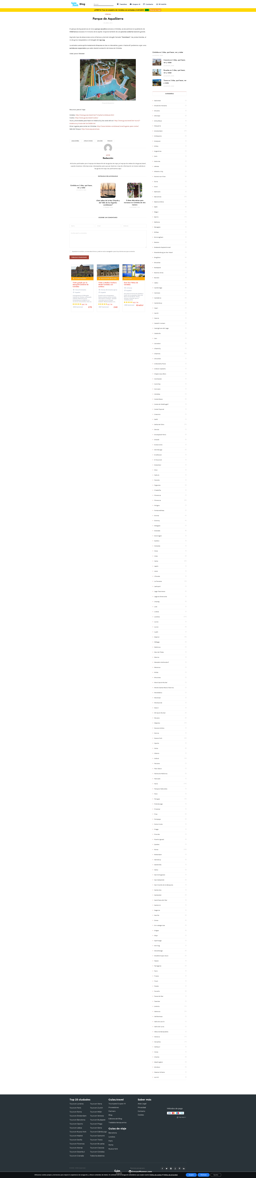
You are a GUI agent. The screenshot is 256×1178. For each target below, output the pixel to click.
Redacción (108, 158)
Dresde (156, 439)
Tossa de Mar (158, 996)
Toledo (156, 986)
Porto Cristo (158, 824)
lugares (100, 140)
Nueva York (158, 738)
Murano (157, 718)
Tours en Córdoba (97, 1152)
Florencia (157, 495)
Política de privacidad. (171, 1175)
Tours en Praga (96, 1124)
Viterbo (156, 1057)
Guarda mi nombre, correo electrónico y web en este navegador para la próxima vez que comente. (103, 251)
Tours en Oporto (76, 1124)
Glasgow (157, 526)
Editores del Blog (115, 1119)
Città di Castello (160, 369)
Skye (156, 935)
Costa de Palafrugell (161, 404)
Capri (156, 308)
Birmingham (158, 237)
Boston (156, 242)
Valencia (157, 1011)
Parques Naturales (160, 789)
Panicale (157, 779)
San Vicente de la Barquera (163, 885)
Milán (156, 672)
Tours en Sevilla (76, 1140)
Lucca (156, 622)
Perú (156, 794)
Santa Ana (157, 890)
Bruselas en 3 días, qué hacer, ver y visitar (174, 71)
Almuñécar (158, 121)
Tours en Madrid (76, 1136)
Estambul (157, 465)
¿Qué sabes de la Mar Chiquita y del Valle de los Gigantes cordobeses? (108, 203)
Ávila (156, 181)
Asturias (157, 161)
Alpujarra (157, 126)
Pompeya (157, 819)
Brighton (157, 257)
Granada (157, 531)
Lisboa (156, 612)
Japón (156, 566)
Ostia (156, 748)
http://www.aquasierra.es (90, 129)
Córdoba (108, 14)
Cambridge (158, 288)
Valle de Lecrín (159, 1021)
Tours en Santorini (97, 1136)
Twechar (157, 1001)
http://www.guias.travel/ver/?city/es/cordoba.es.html (95, 115)
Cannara (157, 293)
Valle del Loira (159, 1026)
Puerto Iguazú (159, 839)
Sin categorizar (159, 925)
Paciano (157, 763)
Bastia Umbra (159, 202)
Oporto (156, 743)
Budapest (157, 267)
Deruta (156, 429)
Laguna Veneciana (160, 596)
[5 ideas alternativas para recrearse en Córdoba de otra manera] (134, 190)
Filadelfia (157, 490)
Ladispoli (157, 586)
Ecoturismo (158, 445)
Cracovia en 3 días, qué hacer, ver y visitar (175, 61)
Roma (156, 849)
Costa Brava (158, 399)
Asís (155, 156)
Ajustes (215, 1175)
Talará (156, 961)
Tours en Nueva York (78, 1132)
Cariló (156, 313)
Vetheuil (157, 1047)
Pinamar (157, 809)
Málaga (157, 642)
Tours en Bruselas (97, 1144)
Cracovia (157, 414)
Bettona (157, 222)
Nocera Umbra (159, 728)
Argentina (157, 151)
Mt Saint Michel (160, 713)
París (156, 784)
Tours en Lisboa (76, 1128)
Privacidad (142, 1107)
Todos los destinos (97, 1156)
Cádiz (156, 283)
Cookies (141, 1115)
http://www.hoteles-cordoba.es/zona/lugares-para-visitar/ (118, 126)
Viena (156, 1052)
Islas (156, 556)
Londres (157, 617)
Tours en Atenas (76, 1148)
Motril (156, 708)
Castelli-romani (159, 323)
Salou (156, 870)
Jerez (156, 571)
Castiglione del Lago (161, 328)
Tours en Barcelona (77, 1120)
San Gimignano (159, 875)
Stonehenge (158, 951)
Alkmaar (157, 116)
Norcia (156, 733)
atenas (156, 166)
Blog (82, 4)
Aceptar (191, 1175)
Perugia (157, 799)
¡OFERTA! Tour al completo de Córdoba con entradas (119, 10)
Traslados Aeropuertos (117, 1122)
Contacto (149, 4)
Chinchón (157, 359)
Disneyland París (160, 434)
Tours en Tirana (96, 1140)
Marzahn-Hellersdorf (161, 662)
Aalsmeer (157, 101)
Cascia (156, 318)
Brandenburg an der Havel (163, 252)
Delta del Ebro (159, 424)
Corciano (157, 389)
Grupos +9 (136, 4)
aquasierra (75, 140)
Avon (156, 186)
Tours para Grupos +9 (117, 1104)
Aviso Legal (142, 1104)
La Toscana (158, 581)
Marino (156, 657)
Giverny (157, 520)
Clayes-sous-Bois (160, 374)
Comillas (157, 384)
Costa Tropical (159, 409)
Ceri (155, 338)
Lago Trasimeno (159, 591)
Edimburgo (158, 450)
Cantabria (157, 298)
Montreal (157, 698)
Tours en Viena (96, 1104)
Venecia (157, 1037)
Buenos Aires (158, 273)
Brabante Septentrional (162, 247)
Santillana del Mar (160, 900)
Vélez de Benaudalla (161, 1032)
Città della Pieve (160, 364)
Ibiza (156, 551)
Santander (158, 895)
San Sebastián (159, 880)
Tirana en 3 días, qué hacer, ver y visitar (175, 82)
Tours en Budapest (97, 1120)
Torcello (157, 991)
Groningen (158, 536)
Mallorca (157, 647)
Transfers (123, 4)
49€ (146, 10)
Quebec (157, 844)
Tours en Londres (77, 1104)
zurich (156, 1077)
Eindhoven (158, 455)
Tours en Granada (77, 1156)
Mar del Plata (159, 652)
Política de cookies (156, 1175)
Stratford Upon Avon (161, 956)
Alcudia (157, 111)
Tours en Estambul (77, 1152)
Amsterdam (158, 131)
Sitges (156, 930)
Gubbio (156, 541)
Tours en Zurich (96, 1108)
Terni (156, 971)
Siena (156, 920)
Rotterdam (158, 854)
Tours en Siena (96, 1128)
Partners (111, 1111)
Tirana (156, 976)
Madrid (156, 637)
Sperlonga (158, 941)
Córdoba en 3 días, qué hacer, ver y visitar (167, 52)
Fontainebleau (159, 510)
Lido (155, 607)
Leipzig (156, 601)
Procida (157, 834)
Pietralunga (158, 804)
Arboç (156, 146)
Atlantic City (158, 171)
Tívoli (156, 981)
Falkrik (156, 475)
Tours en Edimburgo (98, 1132)
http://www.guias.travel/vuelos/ (86, 118)
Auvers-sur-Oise (160, 176)
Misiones (157, 677)
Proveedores (113, 1107)
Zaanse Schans (159, 1072)
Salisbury (157, 860)
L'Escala (157, 576)
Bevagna (157, 227)
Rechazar (204, 1175)
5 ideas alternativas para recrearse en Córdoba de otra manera (134, 203)
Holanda (157, 546)
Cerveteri (157, 343)
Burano (156, 278)
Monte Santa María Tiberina (164, 688)
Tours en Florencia (77, 1144)
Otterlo (156, 753)
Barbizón (157, 192)
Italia (156, 561)
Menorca (157, 667)
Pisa (155, 814)
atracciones (88, 140)
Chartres (157, 354)
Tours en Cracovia (97, 1148)
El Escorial (158, 460)
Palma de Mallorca (160, 773)
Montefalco (158, 693)
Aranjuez (157, 141)
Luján (156, 632)
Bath (156, 207)
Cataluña (157, 333)
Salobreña (157, 865)
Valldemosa (158, 1016)
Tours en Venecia (97, 1116)
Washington (158, 1062)
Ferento (157, 480)
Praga (156, 829)
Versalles (157, 1042)
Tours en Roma (76, 1112)
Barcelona (157, 197)
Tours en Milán (96, 1112)
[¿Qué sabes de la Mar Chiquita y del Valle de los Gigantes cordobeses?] (108, 190)
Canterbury (158, 303)
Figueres (157, 485)
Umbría (156, 1006)
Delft (156, 419)
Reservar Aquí (155, 10)
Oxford (156, 758)
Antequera (158, 136)
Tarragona (157, 966)
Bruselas (157, 262)
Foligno (157, 505)
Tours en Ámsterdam (78, 1116)
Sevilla (156, 915)
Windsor (157, 1067)
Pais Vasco (158, 768)
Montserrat (158, 703)
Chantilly (157, 348)
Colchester (158, 379)
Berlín (156, 217)
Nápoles (157, 723)
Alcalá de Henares (160, 106)
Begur (156, 212)
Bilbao (156, 232)
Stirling (157, 946)
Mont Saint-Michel (160, 682)
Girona (156, 515)
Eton (156, 470)
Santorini (157, 905)
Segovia (157, 910)
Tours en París (75, 1108)
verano (109, 140)
